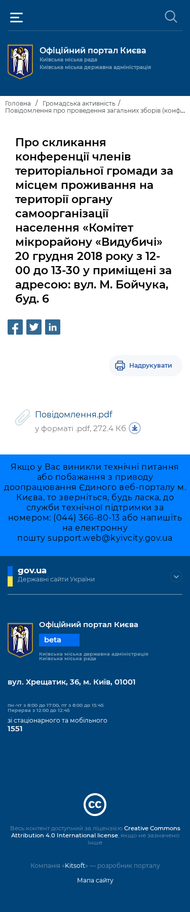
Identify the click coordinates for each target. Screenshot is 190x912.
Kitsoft (75, 865)
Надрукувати (150, 365)
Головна (18, 103)
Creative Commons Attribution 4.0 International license (95, 832)
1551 (15, 728)
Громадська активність (79, 103)
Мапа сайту (95, 880)
